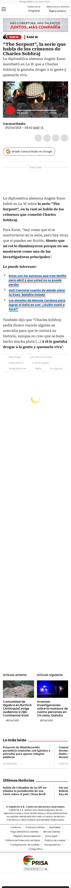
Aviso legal (51, 836)
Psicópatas (56, 368)
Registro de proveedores (27, 836)
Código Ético (35, 849)
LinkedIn (55, 138)
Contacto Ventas (35, 827)
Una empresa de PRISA (35, 860)
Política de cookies (55, 840)
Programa (34, 11)
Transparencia (52, 844)
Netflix (38, 368)
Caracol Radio (18, 9)
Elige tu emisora (57, 11)
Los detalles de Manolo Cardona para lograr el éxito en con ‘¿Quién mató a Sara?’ (37, 304)
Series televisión (17, 368)
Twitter (47, 138)
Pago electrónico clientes (24, 831)
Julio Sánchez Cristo (40, 357)
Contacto (15, 827)
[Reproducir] (10, 110)
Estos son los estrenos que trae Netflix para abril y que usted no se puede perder (37, 280)
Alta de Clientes (51, 831)
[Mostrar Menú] (3, 9)
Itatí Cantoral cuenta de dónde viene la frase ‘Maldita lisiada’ (37, 292)
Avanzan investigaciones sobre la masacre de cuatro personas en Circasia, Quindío (52, 708)
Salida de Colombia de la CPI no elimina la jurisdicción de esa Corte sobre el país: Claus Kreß (24, 791)
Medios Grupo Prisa (36, 869)
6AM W (32, 37)
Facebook (38, 138)
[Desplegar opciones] (61, 110)
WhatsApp (64, 138)
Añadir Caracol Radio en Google (32, 151)
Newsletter (54, 827)
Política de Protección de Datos (23, 840)
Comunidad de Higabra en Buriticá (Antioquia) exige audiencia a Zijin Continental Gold (17, 708)
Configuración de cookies (24, 844)
